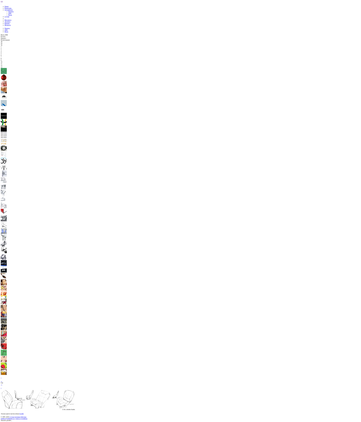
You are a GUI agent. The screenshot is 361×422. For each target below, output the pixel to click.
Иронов (7, 23)
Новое (7, 6)
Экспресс (8, 22)
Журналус (8, 25)
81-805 (21, 414)
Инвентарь (8, 8)
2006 (9, 13)
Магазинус (8, 20)
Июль (10, 15)
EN (2, 1)
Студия (7, 16)
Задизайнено (9, 10)
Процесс (11, 11)
